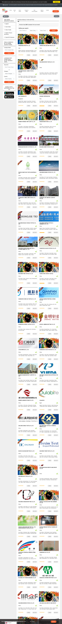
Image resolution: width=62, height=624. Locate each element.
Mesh (35, 431)
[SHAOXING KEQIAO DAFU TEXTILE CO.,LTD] (49, 621)
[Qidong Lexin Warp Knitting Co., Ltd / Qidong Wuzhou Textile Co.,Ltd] (28, 520)
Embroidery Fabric (42, 178)
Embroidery (55, 177)
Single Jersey (51, 127)
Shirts (46, 406)
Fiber (48, 50)
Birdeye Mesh (30, 405)
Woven (49, 305)
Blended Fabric (31, 126)
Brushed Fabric (25, 127)
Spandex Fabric (33, 77)
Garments (33, 101)
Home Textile (8, 29)
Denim (55, 253)
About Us (15, 11)
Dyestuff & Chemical (9, 37)
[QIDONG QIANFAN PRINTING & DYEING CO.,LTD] (49, 292)
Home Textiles (43, 381)
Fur (33, 355)
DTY (45, 177)
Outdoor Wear (42, 406)
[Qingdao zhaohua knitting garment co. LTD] (49, 495)
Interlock (31, 228)
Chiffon (51, 478)
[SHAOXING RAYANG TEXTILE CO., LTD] (49, 165)
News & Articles (42, 11)
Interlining (51, 304)
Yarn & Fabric (8, 26)
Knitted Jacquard (44, 51)
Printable (50, 583)
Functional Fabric (33, 177)
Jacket (54, 229)
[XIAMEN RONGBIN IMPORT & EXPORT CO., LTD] (28, 368)
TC (27, 609)
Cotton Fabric (51, 278)
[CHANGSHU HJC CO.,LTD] (49, 545)
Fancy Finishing (51, 178)
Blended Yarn (20, 127)
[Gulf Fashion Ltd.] (28, 89)
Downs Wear (42, 229)
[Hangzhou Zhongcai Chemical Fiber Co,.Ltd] (28, 545)
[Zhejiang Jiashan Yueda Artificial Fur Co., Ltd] (49, 368)
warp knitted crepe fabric (30, 50)
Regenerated (33, 178)
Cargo (44, 228)
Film (48, 304)
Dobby (51, 151)
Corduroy (30, 354)
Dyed (30, 127)
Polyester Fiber (45, 305)
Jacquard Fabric (54, 50)
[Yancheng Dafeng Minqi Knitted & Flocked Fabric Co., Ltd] (28, 241)
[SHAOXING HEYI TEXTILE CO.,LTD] (28, 469)
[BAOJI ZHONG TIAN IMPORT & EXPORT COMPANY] (28, 621)
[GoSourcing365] (5, 10)
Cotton (45, 50)
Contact (47, 10)
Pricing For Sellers (26, 11)
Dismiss (56, 2)
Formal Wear (46, 229)
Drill (19, 355)
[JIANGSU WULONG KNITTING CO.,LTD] (49, 38)
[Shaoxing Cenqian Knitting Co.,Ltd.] (28, 495)
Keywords (6, 64)
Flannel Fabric (30, 355)
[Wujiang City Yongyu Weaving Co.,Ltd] (28, 571)
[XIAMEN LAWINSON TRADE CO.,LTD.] (28, 393)
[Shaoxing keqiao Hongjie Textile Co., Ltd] (28, 216)
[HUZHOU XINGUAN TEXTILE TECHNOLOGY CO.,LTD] (49, 520)
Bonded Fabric (51, 380)
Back (57, 16)
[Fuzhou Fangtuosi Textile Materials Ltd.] (28, 165)
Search (9, 53)
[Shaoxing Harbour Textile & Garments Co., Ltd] (49, 216)
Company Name (7, 47)
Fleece (51, 50)
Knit (40, 51)
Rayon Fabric (28, 77)
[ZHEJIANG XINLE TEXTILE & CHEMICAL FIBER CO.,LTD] (49, 419)
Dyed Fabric (33, 127)
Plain (34, 229)
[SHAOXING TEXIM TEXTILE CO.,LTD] (49, 444)
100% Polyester (30, 76)
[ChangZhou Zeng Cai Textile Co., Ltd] (28, 292)
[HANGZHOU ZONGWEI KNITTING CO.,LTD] (49, 571)
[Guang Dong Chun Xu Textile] (49, 267)
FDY (19, 482)
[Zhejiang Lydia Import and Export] (49, 596)
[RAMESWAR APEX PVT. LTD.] (28, 38)
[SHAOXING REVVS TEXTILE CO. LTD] (46, 59)
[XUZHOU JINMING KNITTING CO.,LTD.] (49, 317)
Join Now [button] (55, 11)
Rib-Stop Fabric (53, 508)
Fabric (22, 77)
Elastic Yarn (32, 380)
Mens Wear (24, 102)
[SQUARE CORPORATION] (49, 89)
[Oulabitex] (49, 393)
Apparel (7, 23)
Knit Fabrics (22, 178)
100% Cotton (23, 51)
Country (5, 76)
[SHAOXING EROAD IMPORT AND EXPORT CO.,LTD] (49, 465)
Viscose (30, 609)
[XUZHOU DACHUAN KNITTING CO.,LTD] (28, 444)
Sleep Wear (50, 406)
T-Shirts (34, 102)
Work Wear (23, 50)
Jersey (30, 278)
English (9, 622)
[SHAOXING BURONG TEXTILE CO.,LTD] (28, 596)
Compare (28, 80)
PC (56, 102)
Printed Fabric (54, 583)
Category (6, 71)
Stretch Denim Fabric (51, 51)
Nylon (54, 609)
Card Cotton (28, 51)
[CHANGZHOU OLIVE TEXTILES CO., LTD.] (49, 343)
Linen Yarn (53, 102)
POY (35, 558)
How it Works (20, 11)
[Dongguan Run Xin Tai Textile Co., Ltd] (28, 140)
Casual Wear (29, 101)
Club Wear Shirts (53, 228)
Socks (22, 253)
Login (56, 8)
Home (11, 10)
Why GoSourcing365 (34, 11)
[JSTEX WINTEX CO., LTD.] (28, 343)
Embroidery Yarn (25, 558)
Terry (56, 51)
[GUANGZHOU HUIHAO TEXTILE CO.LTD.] (28, 317)
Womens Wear (54, 406)
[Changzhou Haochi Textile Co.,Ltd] (49, 241)
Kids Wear (20, 102)
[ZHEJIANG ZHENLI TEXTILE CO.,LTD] (28, 419)
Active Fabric (25, 151)
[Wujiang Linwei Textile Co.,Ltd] (49, 140)
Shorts (32, 102)
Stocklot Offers (20, 101)
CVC (42, 102)
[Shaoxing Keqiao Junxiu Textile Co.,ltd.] (28, 64)
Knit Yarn (49, 102)
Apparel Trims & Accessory (8, 33)
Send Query (35, 80)
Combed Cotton (33, 51)
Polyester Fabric (27, 178)
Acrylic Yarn (51, 101)
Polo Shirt (28, 102)
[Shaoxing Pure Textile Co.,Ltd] (28, 267)
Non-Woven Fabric (21, 330)
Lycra (50, 508)
